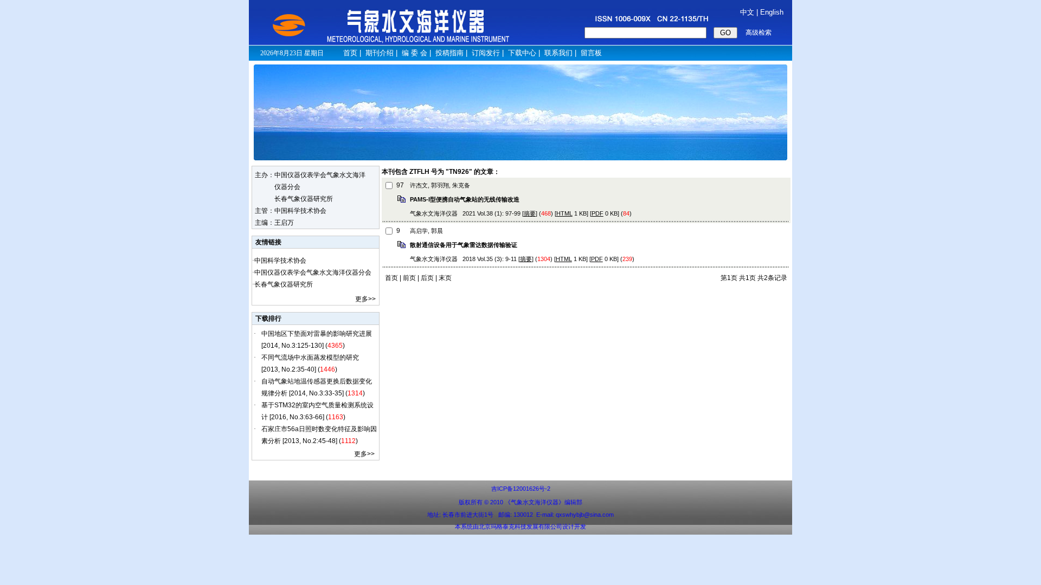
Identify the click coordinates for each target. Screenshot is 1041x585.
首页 (350, 53)
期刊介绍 (379, 53)
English (771, 12)
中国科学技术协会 (280, 260)
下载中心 (522, 53)
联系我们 (558, 53)
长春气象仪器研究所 (283, 284)
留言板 (591, 53)
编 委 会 (414, 53)
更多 (361, 299)
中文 (747, 12)
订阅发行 (486, 53)
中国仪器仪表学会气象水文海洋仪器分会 (312, 272)
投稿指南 (449, 53)
